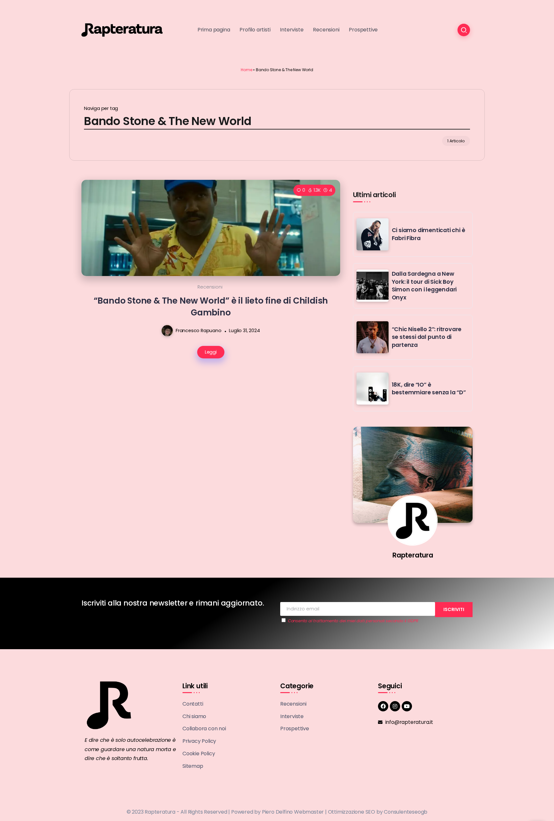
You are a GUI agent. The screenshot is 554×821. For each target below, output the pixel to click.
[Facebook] (383, 706)
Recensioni (209, 287)
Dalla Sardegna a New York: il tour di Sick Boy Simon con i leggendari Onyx (424, 285)
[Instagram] (395, 706)
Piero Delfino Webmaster (293, 812)
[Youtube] (407, 706)
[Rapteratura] (122, 29)
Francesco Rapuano (199, 330)
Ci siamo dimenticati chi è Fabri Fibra (428, 234)
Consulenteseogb (405, 812)
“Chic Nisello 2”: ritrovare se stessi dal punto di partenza (427, 337)
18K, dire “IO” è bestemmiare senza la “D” (429, 389)
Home (246, 69)
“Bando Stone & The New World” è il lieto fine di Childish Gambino (211, 306)
